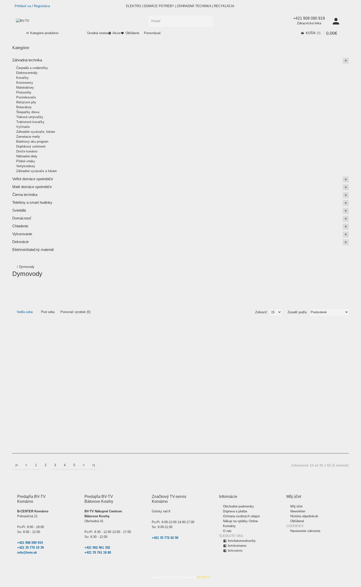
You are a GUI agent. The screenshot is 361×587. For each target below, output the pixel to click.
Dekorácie (20, 242)
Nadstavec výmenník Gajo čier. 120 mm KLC (155, 377)
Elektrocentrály (27, 73)
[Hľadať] (207, 21)
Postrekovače (26, 97)
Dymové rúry (78, 290)
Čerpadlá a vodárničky (32, 68)
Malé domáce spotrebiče (32, 187)
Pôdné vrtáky (25, 161)
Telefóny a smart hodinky (32, 202)
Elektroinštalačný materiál (33, 249)
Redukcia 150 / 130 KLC (311, 377)
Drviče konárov (27, 151)
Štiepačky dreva (27, 112)
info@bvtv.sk (27, 552)
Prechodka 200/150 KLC (222, 377)
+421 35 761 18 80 (97, 552)
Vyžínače (23, 127)
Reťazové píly (26, 102)
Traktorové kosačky (30, 122)
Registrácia (42, 6)
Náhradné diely (26, 156)
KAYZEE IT (203, 577)
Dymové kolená (25, 290)
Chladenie (20, 226)
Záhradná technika (27, 60)
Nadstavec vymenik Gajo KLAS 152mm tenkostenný (111, 377)
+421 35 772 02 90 (165, 538)
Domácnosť (21, 218)
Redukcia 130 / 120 (266, 377)
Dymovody (26, 267)
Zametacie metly (28, 136)
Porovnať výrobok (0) (75, 312)
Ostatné (186, 290)
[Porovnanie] (28, 428)
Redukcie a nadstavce (254, 290)
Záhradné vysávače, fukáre (35, 132)
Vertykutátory (25, 166)
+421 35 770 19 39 (30, 547)
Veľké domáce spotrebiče (32, 179)
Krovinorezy (24, 82)
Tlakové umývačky (29, 117)
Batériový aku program (32, 141)
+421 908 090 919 (30, 543)
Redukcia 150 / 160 (333, 377)
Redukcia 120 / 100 (243, 377)
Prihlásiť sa (23, 6)
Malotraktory (25, 87)
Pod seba (47, 312)
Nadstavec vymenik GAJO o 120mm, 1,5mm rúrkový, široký (133, 377)
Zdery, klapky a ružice (310, 290)
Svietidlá (19, 210)
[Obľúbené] (16, 428)
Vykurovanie (22, 234)
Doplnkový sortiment (30, 146)
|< (16, 465)
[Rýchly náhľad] (16, 440)
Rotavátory (24, 107)
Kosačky (22, 78)
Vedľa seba (24, 312)
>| (93, 465)
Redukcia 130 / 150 (288, 377)
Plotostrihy (23, 92)
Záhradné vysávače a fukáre (36, 171)
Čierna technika (24, 194)
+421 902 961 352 (97, 547)
